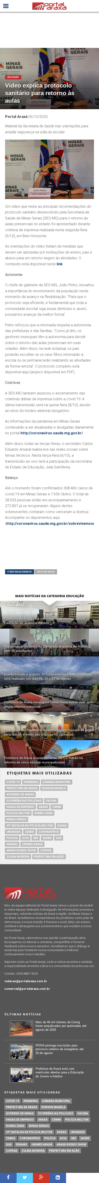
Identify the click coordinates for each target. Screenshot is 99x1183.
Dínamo (12, 844)
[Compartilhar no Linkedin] (58, 1178)
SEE (35, 838)
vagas (62, 825)
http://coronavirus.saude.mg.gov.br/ (51, 433)
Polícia (12, 838)
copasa (46, 850)
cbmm (56, 807)
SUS (58, 838)
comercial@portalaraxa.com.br (27, 988)
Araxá (43, 807)
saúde (47, 838)
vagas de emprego (20, 807)
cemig (29, 831)
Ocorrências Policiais (23, 800)
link (60, 264)
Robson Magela (54, 788)
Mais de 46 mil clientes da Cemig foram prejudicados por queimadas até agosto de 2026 (60, 1025)
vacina (51, 800)
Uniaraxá (13, 831)
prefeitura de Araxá (22, 788)
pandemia (31, 782)
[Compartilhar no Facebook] (8, 1178)
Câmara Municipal (57, 782)
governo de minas (20, 794)
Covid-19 (13, 782)
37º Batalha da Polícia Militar (29, 825)
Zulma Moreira (17, 856)
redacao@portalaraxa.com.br (25, 981)
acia (25, 838)
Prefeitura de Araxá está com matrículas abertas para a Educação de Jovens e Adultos (59, 1072)
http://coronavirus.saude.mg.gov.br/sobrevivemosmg (52, 523)
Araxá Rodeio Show (21, 850)
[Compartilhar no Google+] (41, 1178)
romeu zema (43, 813)
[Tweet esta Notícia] (25, 1178)
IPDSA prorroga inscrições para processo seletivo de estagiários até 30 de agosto (59, 1049)
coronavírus (48, 831)
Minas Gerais (16, 819)
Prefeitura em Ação (49, 856)
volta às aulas (46, 571)
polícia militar (18, 813)
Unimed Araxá (32, 844)
